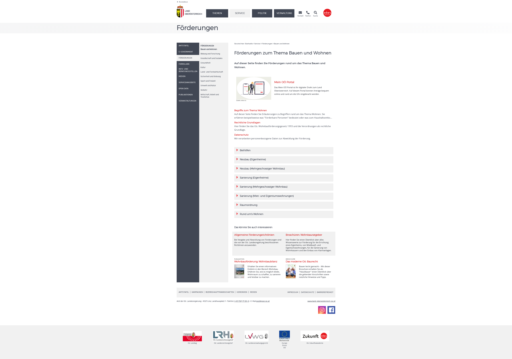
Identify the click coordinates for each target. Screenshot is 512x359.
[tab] (284, 150)
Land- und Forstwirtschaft (212, 72)
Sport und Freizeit (208, 81)
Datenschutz (307, 292)
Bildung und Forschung (210, 54)
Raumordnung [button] (247, 204)
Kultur (203, 67)
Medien (253, 292)
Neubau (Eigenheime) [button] (251, 159)
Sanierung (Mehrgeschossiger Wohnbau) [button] (262, 186)
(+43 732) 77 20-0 (241, 301)
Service (240, 13)
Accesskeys (183, 2)
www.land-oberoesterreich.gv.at (321, 301)
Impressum (292, 292)
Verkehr (204, 90)
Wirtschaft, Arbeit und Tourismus (210, 96)
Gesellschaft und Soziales (211, 58)
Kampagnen (197, 292)
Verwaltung (284, 13)
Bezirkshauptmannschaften (220, 292)
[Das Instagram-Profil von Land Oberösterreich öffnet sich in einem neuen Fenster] (322, 310)
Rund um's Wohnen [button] (250, 213)
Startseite (249, 44)
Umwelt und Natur (208, 86)
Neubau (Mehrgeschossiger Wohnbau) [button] (261, 168)
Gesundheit (205, 63)
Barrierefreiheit (325, 292)
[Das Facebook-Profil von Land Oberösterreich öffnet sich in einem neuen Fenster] (331, 310)
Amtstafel (184, 292)
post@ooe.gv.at (263, 301)
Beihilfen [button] (244, 150)
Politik (262, 13)
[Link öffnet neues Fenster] (327, 11)
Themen (217, 13)
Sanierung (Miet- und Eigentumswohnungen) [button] (265, 195)
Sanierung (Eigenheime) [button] (253, 177)
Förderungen (207, 46)
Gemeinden (242, 292)
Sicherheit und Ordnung (211, 76)
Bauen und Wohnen (209, 49)
